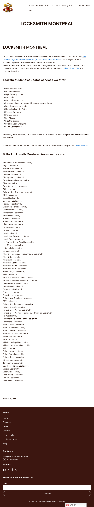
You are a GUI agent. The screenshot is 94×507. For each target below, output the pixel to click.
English (72, 505)
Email (5, 483)
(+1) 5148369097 (10, 459)
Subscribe (47, 493)
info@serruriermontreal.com (15, 456)
